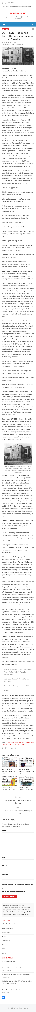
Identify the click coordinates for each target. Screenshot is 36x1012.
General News (6, 932)
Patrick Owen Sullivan (8, 961)
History (5, 29)
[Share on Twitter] (6, 748)
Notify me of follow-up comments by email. (17, 885)
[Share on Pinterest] (9, 748)
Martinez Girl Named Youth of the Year (13, 968)
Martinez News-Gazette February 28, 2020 (26, 771)
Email (4, 866)
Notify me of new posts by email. (13, 891)
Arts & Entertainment (8, 924)
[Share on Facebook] (3, 748)
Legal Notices (6, 940)
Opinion (4, 949)
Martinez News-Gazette (12, 745)
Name (4, 858)
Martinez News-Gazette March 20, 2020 (8, 771)
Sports (4, 953)
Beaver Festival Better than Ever (12, 990)
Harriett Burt (20, 742)
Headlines (30, 742)
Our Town (26, 745)
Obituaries (5, 945)
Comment (5, 831)
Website (5, 874)
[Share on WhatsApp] (15, 748)
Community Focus (7, 928)
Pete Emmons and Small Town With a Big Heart (16, 974)
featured (10, 742)
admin (5, 42)
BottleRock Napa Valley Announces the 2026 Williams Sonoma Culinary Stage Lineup (18, 6)
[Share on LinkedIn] (12, 748)
